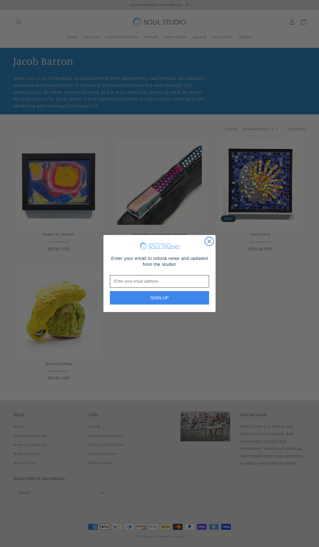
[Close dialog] (209, 241)
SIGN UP (159, 297)
